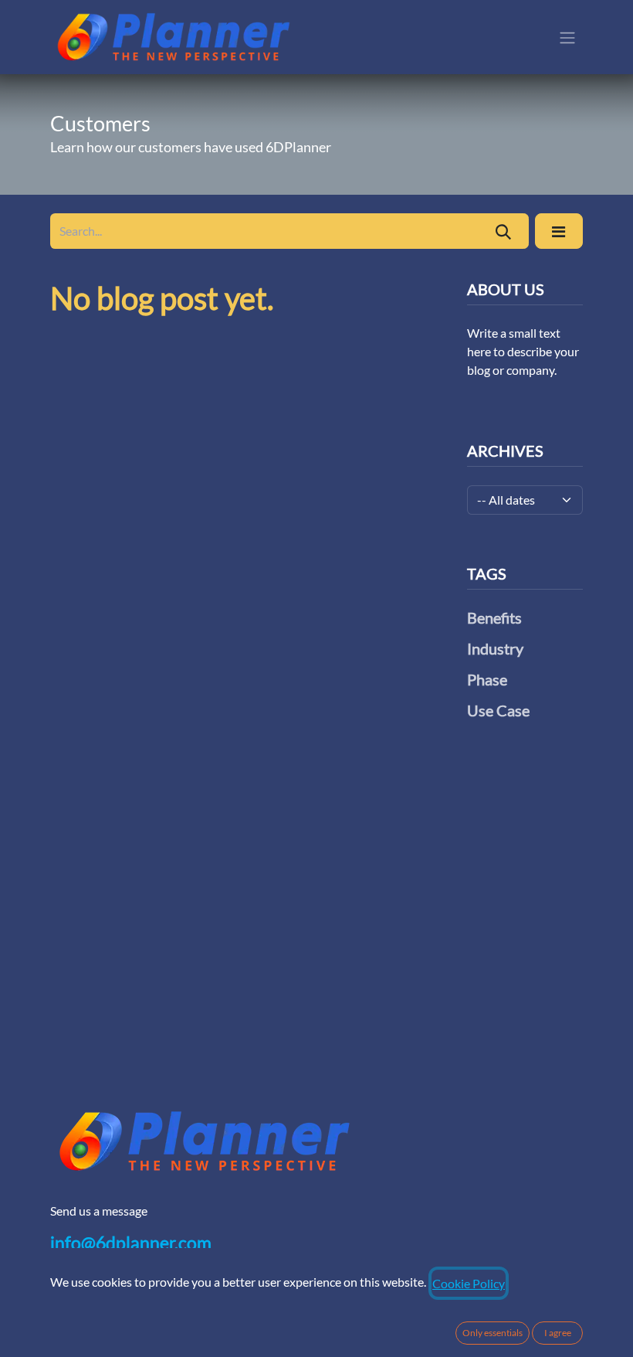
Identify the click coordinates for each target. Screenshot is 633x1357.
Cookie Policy (468, 1283)
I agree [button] (557, 1332)
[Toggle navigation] (567, 37)
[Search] (504, 231)
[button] (559, 231)
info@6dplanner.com (131, 1242)
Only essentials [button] (492, 1332)
